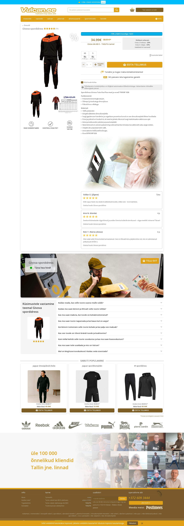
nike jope (137, 514)
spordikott (57, 514)
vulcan (50, 19)
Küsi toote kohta (90, 82)
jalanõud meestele (82, 514)
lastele (103, 19)
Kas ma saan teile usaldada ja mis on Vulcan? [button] (78, 345)
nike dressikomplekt (108, 516)
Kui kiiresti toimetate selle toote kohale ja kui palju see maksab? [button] (87, 327)
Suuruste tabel (156, 55)
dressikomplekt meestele (100, 514)
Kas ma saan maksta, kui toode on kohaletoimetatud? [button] (83, 315)
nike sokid (114, 514)
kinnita (122, 499)
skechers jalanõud (125, 514)
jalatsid (60, 19)
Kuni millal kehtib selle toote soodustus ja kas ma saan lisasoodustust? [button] (91, 339)
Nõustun (132, 523)
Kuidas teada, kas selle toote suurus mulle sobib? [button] (80, 303)
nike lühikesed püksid (149, 514)
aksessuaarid (74, 19)
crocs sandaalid (83, 516)
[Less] (83, 64)
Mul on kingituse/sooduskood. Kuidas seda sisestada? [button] (83, 351)
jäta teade (145, 503)
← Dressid (26, 25)
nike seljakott (95, 516)
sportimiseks (90, 19)
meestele (27, 19)
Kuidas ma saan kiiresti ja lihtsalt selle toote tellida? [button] (82, 309)
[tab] (109, 303)
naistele (39, 19)
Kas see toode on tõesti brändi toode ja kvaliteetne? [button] (82, 333)
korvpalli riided (46, 514)
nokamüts (25, 514)
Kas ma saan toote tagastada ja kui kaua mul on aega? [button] (83, 321)
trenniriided (35, 514)
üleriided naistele (68, 514)
